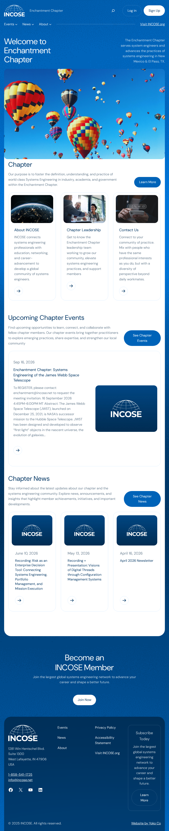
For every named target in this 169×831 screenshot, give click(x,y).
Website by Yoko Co (146, 823)
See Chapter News (142, 499)
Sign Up (154, 10)
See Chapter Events (142, 338)
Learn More (147, 182)
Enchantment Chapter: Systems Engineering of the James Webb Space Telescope (46, 375)
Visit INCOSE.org (152, 24)
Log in (132, 10)
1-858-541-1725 (20, 774)
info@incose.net (20, 780)
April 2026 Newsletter (136, 560)
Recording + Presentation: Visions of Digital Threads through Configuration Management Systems (84, 569)
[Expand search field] (113, 11)
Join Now (84, 700)
